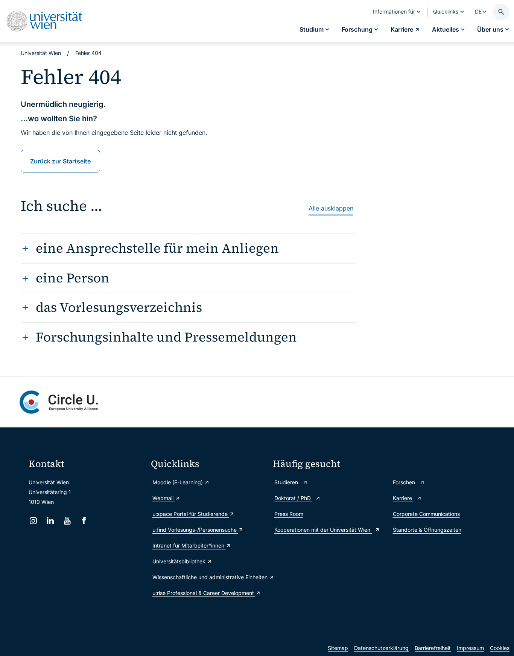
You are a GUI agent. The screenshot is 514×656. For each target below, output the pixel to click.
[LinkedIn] (50, 520)
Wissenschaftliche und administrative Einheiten (209, 577)
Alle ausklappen (331, 208)
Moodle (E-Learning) (178, 482)
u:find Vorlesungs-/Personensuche (195, 529)
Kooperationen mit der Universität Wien (323, 529)
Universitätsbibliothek (179, 561)
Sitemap (338, 648)
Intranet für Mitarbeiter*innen (189, 545)
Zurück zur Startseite (60, 161)
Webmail (163, 498)
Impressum (470, 648)
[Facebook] (84, 520)
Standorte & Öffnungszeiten (427, 529)
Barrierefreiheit (433, 648)
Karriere (403, 498)
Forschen (405, 482)
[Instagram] (33, 520)
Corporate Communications (426, 514)
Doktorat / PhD (293, 498)
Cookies (499, 648)
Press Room (288, 514)
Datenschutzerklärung (381, 648)
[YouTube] (67, 520)
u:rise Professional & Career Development (203, 593)
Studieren (287, 482)
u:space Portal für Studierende (190, 514)
